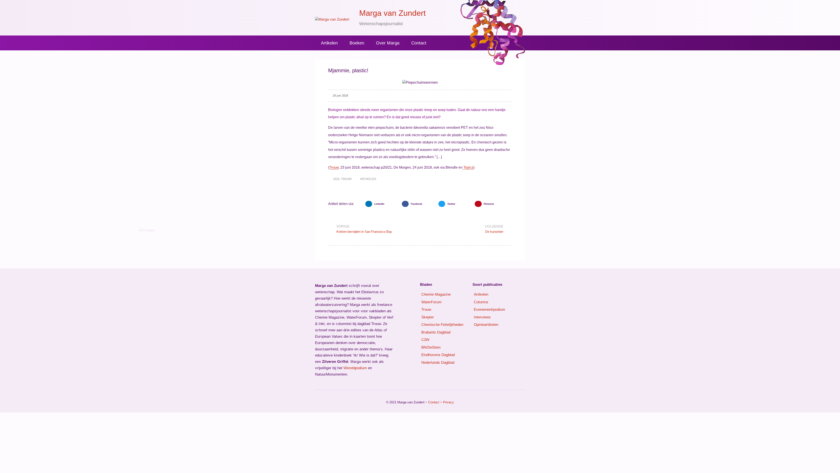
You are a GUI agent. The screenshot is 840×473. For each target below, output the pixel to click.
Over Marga (387, 43)
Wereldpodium (355, 368)
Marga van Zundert (392, 13)
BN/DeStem (431, 347)
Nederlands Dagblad (437, 362)
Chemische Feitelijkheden (442, 325)
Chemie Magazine (436, 294)
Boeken (357, 43)
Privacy (448, 402)
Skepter (427, 317)
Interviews (482, 317)
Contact (418, 43)
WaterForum (431, 302)
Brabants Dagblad (435, 332)
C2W (425, 340)
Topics (467, 167)
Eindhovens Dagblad (438, 355)
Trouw (334, 167)
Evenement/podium (489, 309)
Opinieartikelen (486, 325)
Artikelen (329, 43)
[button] (382, 204)
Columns (481, 302)
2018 (336, 179)
